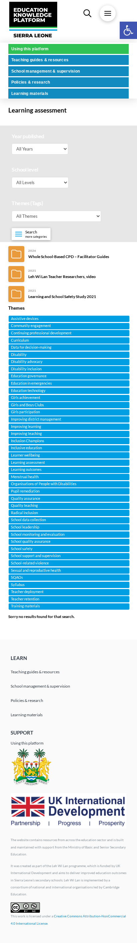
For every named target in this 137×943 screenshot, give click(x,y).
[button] (128, 30)
